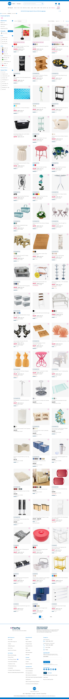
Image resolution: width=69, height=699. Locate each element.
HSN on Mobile (28, 641)
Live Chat (47, 647)
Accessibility (10, 668)
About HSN (10, 639)
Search (42, 3)
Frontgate (33, 693)
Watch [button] (13, 3)
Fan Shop (44, 7)
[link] (59, 4)
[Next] (59, 11)
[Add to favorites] (29, 25)
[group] (22, 50)
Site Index (28, 654)
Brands (27, 639)
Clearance (53, 7)
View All (67, 21)
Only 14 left (16, 376)
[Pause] (60, 11)
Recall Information (29, 668)
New (47, 7)
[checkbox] (7, 38)
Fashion (15, 7)
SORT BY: (16, 21)
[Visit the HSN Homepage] (9, 5)
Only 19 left (54, 286)
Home (21, 7)
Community (28, 659)
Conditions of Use (11, 663)
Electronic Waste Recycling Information (16, 672)
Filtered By (6, 31)
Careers (9, 643)
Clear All (10, 31)
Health (38, 7)
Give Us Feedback (29, 670)
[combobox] (33, 4)
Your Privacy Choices (12, 659)
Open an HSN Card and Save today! (50, 675)
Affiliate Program (11, 645)
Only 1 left (54, 522)
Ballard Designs (28, 693)
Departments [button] (4, 20)
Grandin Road (43, 693)
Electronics (25, 7)
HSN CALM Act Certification (31, 675)
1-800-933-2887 (49, 645)
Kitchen (35, 7)
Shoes (18, 7)
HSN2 (27, 648)
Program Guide (29, 643)
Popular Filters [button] (4, 70)
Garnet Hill (38, 693)
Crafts (41, 7)
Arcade (27, 661)
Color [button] (2, 46)
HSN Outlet (28, 650)
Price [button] (2, 35)
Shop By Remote (29, 645)
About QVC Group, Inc (12, 641)
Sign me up (46, 662)
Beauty (29, 7)
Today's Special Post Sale (19, 42)
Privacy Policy (10, 657)
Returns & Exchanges (12, 655)
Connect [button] (19, 3)
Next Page (63, 21)
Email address (45, 656)
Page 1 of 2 (57, 21)
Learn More (45, 677)
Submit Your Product (12, 650)
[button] (49, 4)
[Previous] (9, 11)
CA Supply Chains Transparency (14, 670)
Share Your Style (29, 663)
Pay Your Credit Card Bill (48, 679)
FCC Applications (29, 672)
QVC (23, 693)
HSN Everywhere (29, 652)
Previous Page (61, 21)
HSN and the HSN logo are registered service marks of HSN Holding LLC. (34, 695)
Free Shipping (54, 51)
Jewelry (32, 7)
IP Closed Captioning (12, 665)
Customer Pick (17, 73)
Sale (50, 7)
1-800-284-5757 (49, 641)
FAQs (46, 649)
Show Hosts (10, 648)
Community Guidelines (12, 661)
